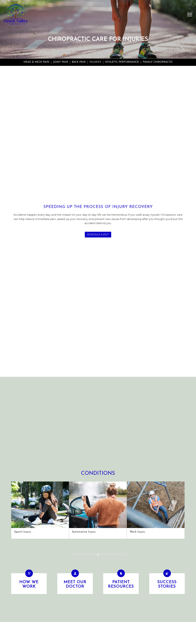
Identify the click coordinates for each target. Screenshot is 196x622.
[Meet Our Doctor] (75, 573)
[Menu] (188, 14)
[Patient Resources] (121, 573)
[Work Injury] (156, 505)
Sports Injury (22, 531)
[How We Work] (29, 573)
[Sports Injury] (40, 505)
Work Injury (137, 531)
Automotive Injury (84, 531)
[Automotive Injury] (98, 505)
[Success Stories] (167, 573)
